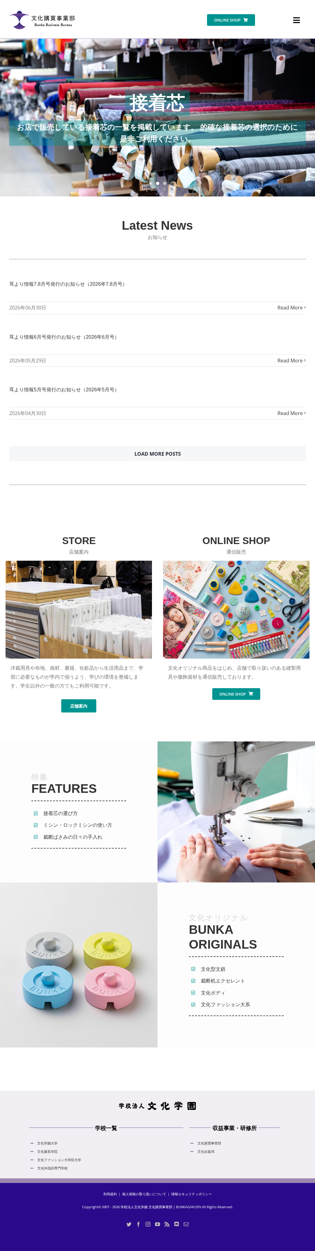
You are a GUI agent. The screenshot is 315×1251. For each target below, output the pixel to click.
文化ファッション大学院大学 (59, 1159)
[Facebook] (138, 1224)
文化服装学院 (47, 1151)
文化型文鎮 (213, 969)
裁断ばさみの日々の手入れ (72, 836)
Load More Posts (157, 453)
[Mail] (186, 1224)
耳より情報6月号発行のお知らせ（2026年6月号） (64, 337)
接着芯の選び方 (60, 813)
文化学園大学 (47, 1143)
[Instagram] (148, 1224)
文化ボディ (213, 992)
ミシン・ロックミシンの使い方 (77, 824)
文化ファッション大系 (225, 1004)
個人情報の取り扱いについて (144, 1194)
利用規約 (110, 1194)
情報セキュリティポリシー (191, 1194)
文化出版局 (205, 1151)
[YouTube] (157, 1224)
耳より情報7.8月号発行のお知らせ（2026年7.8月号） (68, 284)
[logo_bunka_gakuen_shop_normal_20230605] (42, 7)
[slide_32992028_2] (157, 117)
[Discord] (176, 1224)
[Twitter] (128, 1224)
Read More (290, 307)
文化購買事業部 (209, 1143)
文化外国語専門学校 (52, 1168)
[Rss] (167, 1224)
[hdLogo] (157, 1103)
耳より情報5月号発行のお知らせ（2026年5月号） (64, 389)
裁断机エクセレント (223, 980)
